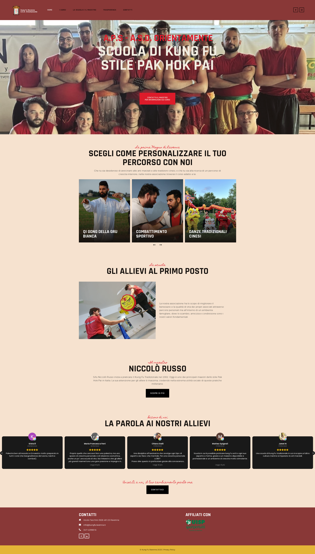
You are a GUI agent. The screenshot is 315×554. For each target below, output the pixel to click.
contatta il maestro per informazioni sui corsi (157, 98)
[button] (154, 245)
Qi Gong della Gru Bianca (100, 234)
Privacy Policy (169, 550)
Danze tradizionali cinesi (208, 234)
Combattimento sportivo (151, 234)
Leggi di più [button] (32, 465)
